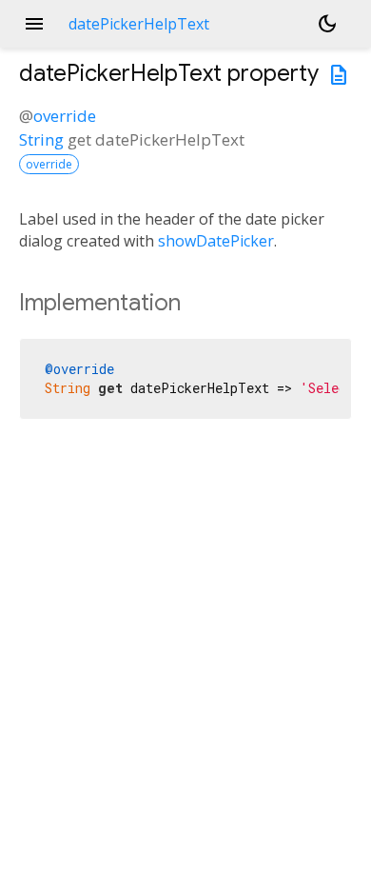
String (41, 139)
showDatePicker (216, 240)
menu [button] (34, 23)
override (64, 116)
